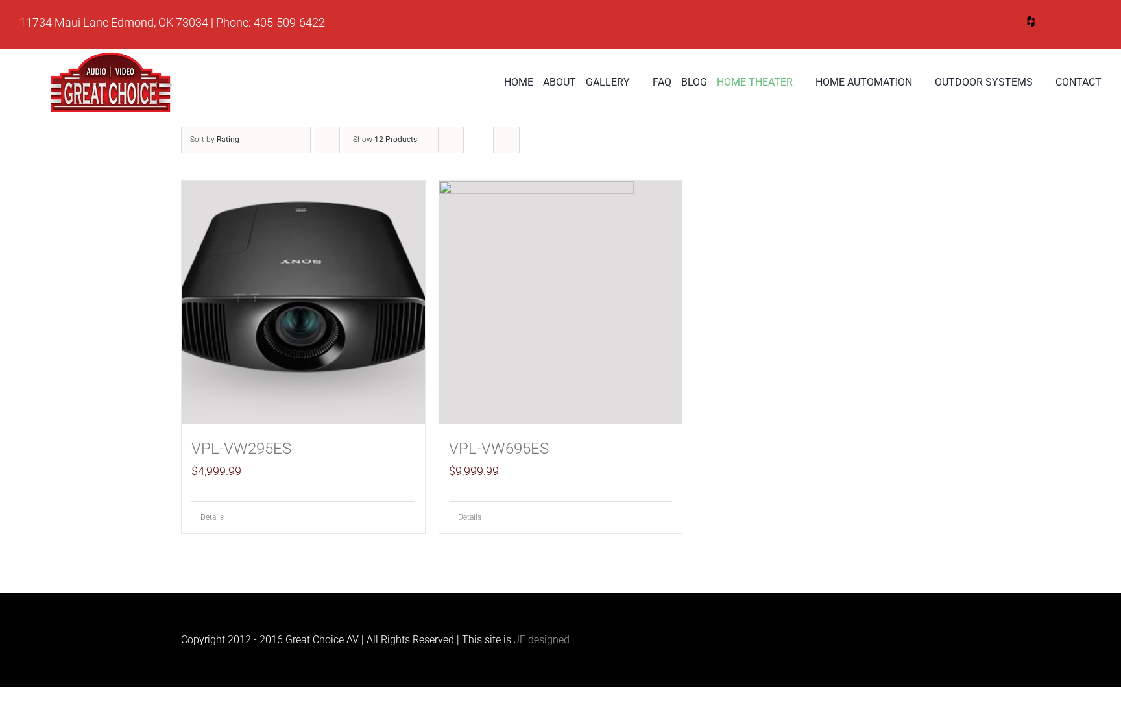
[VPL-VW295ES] (303, 302)
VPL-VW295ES (241, 448)
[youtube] (981, 24)
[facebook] (1080, 24)
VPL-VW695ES (499, 448)
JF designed (542, 639)
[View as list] (506, 140)
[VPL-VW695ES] (560, 302)
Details (212, 517)
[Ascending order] (327, 140)
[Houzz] (1030, 21)
